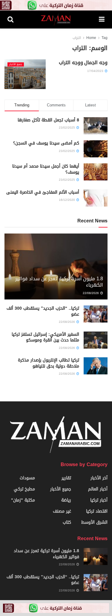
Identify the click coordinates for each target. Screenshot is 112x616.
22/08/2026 (91, 293)
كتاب (67, 522)
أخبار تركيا (99, 500)
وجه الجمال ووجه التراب (83, 62)
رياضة (66, 500)
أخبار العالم (98, 489)
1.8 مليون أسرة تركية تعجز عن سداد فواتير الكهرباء (59, 282)
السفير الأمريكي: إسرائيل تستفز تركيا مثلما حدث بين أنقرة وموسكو (45, 337)
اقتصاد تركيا (97, 511)
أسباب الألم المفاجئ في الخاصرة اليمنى (42, 192)
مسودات (27, 478)
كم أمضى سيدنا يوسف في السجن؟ (46, 143)
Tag (105, 37)
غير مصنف (62, 511)
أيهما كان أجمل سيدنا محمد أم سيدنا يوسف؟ (45, 169)
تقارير (66, 478)
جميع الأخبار (15, 64)
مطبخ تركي (24, 489)
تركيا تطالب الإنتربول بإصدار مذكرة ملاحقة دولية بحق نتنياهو (48, 363)
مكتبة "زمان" (23, 500)
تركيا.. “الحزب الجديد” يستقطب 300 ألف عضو (43, 311)
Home (91, 37)
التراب (77, 37)
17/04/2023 (95, 71)
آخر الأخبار (99, 478)
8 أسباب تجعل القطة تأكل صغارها (48, 120)
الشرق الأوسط (94, 522)
